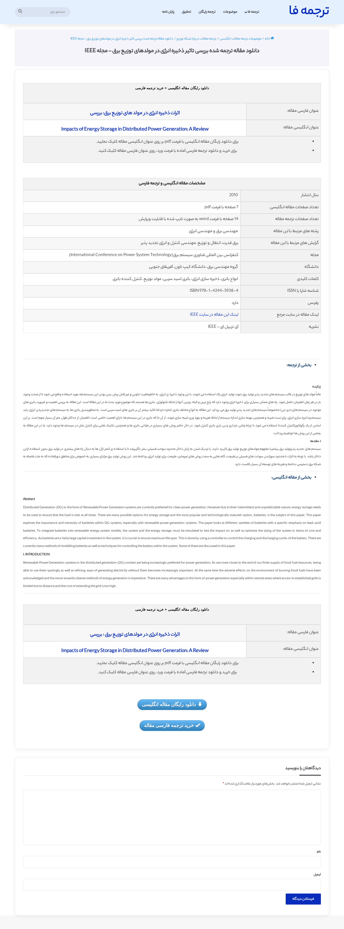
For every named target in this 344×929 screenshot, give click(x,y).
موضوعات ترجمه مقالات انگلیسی (240, 39)
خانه (268, 39)
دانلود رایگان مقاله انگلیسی (169, 704)
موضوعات (230, 12)
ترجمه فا (253, 12)
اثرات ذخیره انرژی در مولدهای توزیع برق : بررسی (135, 635)
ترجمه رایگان (207, 12)
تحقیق (186, 12)
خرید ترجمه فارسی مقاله (169, 725)
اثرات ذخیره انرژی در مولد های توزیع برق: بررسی (135, 113)
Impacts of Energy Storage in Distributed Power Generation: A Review (135, 130)
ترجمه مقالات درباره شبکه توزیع (196, 39)
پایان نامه (168, 12)
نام (319, 852)
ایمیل (317, 874)
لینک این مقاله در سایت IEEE (214, 315)
